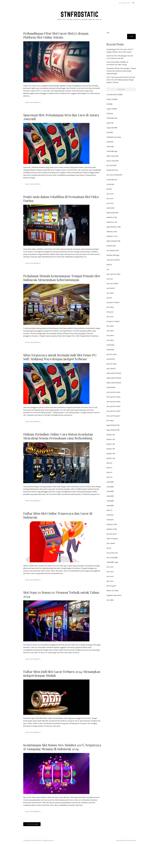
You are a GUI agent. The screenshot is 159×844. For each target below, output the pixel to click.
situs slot (110, 279)
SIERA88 (109, 104)
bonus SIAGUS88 (112, 161)
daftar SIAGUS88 (112, 156)
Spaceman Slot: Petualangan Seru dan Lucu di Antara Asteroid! (61, 117)
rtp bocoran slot (112, 553)
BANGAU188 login (113, 255)
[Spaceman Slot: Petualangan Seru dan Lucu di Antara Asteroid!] (56, 143)
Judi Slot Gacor (112, 534)
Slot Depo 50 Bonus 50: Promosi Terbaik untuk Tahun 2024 (61, 594)
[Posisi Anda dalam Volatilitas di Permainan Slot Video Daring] (56, 225)
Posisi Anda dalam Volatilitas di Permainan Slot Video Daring (61, 199)
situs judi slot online (113, 274)
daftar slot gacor (112, 539)
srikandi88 (110, 482)
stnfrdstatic (79, 14)
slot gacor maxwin (113, 302)
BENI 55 (109, 463)
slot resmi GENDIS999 (114, 175)
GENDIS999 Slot (112, 170)
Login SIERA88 (112, 109)
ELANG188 (110, 184)
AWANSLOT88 (112, 217)
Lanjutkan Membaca (32, 102)
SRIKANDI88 (111, 387)
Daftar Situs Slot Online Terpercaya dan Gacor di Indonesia (57, 515)
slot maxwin (111, 543)
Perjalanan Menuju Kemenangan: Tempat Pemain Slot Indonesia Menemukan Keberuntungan (61, 278)
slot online (110, 293)
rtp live (109, 548)
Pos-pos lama (32, 824)
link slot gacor (111, 586)
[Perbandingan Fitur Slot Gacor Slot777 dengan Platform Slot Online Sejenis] (56, 62)
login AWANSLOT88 (113, 227)
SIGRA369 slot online (114, 137)
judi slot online (112, 354)
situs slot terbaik (112, 283)
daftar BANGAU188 (113, 241)
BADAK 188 (111, 435)
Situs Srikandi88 (112, 557)
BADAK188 (110, 208)
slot (108, 269)
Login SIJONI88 (112, 128)
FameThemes (132, 840)
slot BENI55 (111, 288)
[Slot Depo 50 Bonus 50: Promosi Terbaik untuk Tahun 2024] (56, 621)
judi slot (109, 298)
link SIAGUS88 (111, 165)
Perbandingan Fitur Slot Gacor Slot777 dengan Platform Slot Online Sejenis (55, 35)
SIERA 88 (110, 113)
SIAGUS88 (110, 146)
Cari (108, 33)
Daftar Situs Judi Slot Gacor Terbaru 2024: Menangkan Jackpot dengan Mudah (61, 673)
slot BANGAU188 (113, 250)
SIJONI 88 (110, 123)
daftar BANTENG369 (114, 373)
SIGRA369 (110, 142)
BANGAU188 (111, 246)
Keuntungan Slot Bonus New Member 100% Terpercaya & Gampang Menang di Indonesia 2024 (62, 747)
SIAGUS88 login (112, 151)
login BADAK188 (112, 213)
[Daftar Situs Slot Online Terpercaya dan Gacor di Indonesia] (56, 542)
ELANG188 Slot (112, 180)
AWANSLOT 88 (112, 222)
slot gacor (110, 312)
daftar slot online (112, 590)
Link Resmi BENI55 (113, 260)
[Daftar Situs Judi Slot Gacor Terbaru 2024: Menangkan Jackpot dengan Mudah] (56, 697)
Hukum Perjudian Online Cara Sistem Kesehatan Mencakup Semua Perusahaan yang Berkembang (58, 436)
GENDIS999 (111, 359)
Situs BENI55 (111, 369)
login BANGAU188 (113, 425)
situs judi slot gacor (113, 416)
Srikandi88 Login (112, 562)
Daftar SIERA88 (112, 99)
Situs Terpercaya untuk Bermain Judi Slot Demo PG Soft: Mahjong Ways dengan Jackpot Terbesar (59, 357)
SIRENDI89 (110, 345)
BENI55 (109, 189)
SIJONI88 (110, 132)
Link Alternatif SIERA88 (114, 95)
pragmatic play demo (114, 595)
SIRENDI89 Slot (112, 118)
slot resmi (110, 194)
